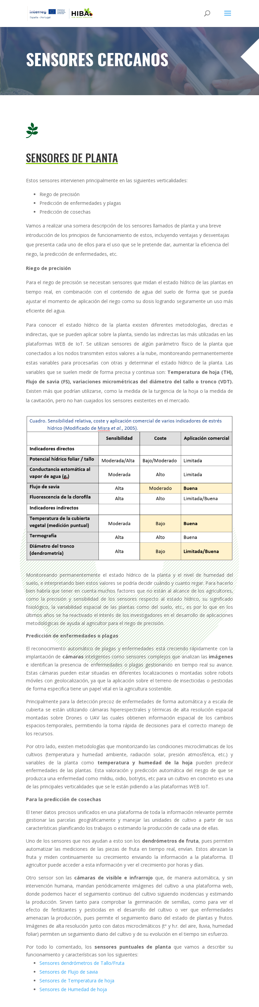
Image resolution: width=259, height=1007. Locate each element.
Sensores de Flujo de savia (68, 972)
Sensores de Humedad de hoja (73, 989)
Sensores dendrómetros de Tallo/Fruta (81, 963)
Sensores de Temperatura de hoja (76, 980)
